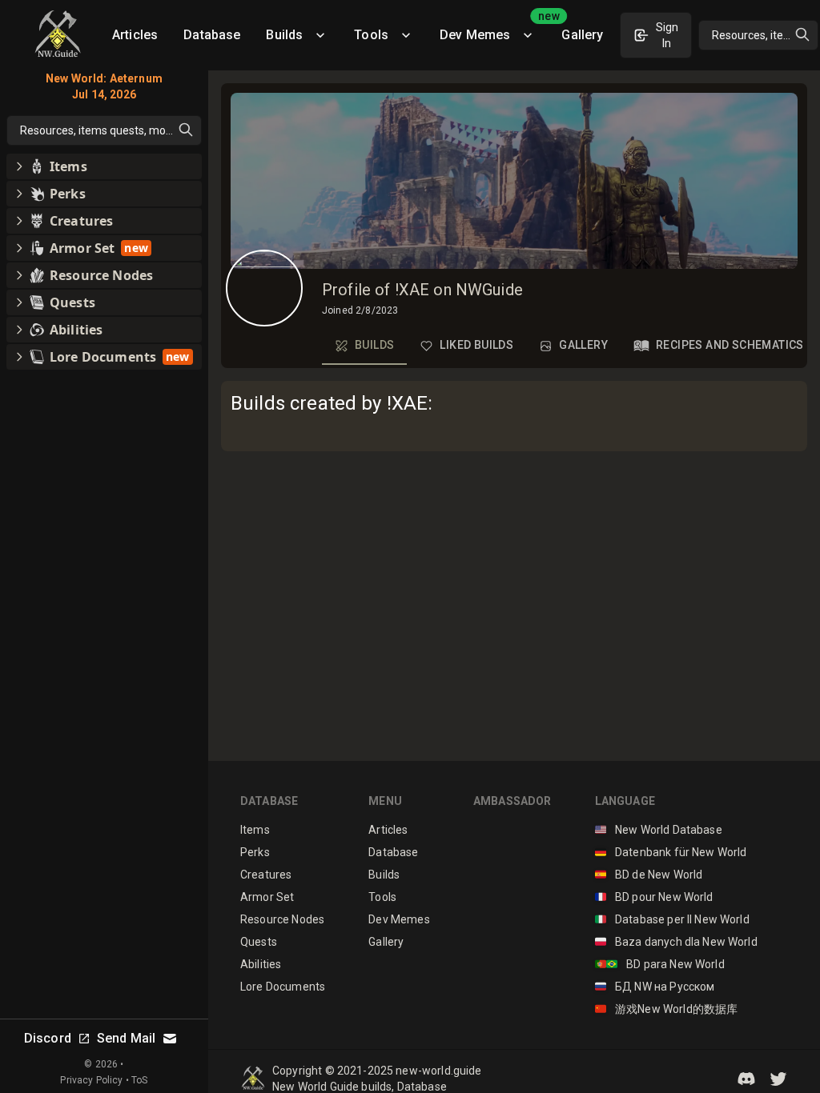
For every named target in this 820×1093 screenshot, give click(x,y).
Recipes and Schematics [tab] (730, 344)
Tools (371, 34)
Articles (135, 34)
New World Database (658, 829)
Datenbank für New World (671, 852)
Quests (258, 941)
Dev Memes (494, 29)
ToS (139, 1080)
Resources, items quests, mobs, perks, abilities (765, 35)
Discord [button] (47, 1038)
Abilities (260, 964)
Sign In (667, 35)
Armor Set (267, 897)
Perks (255, 852)
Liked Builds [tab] (476, 344)
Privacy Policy (91, 1080)
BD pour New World (654, 897)
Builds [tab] (374, 344)
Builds (284, 34)
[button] (746, 1078)
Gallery (582, 34)
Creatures (265, 874)
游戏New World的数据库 (666, 1009)
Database (211, 34)
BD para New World (660, 964)
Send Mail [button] (126, 1038)
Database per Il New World (672, 919)
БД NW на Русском (655, 986)
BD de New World (649, 874)
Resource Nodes (282, 919)
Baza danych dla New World (676, 941)
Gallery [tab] (583, 344)
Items (255, 829)
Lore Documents (282, 986)
